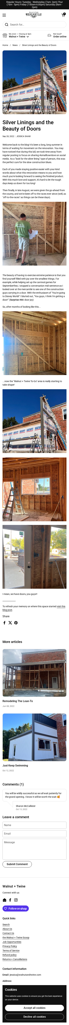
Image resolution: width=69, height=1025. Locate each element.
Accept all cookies (34, 1007)
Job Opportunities (12, 942)
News (15, 45)
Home (5, 45)
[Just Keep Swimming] (34, 737)
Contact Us (8, 933)
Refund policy (10, 955)
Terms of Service (11, 950)
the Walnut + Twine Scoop (16, 937)
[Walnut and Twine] (33, 15)
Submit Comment (17, 864)
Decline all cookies (34, 1016)
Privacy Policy (10, 946)
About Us (7, 929)
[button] (63, 15)
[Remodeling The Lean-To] (34, 673)
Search (6, 924)
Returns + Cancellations (15, 959)
